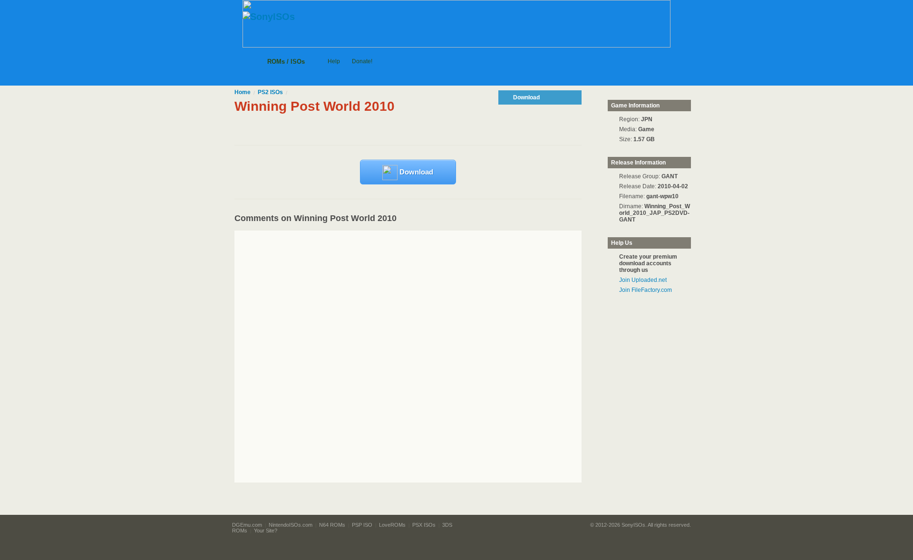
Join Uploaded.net (643, 280)
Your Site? (265, 530)
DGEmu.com (247, 525)
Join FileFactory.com (645, 290)
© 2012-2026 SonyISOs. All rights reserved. (640, 525)
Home (242, 92)
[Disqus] (425, 356)
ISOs (270, 92)
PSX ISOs (424, 525)
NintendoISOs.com (290, 525)
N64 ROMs (332, 525)
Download (415, 172)
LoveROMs (392, 525)
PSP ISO (362, 525)
